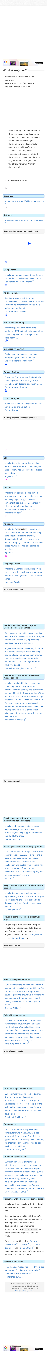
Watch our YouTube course (18, 1273)
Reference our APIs (14, 1277)
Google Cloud (18, 938)
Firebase (33, 1241)
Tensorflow (11, 1244)
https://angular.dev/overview (24, 1291)
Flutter (24, 1244)
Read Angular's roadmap (17, 1267)
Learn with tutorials (29, 1270)
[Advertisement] (23, 33)
